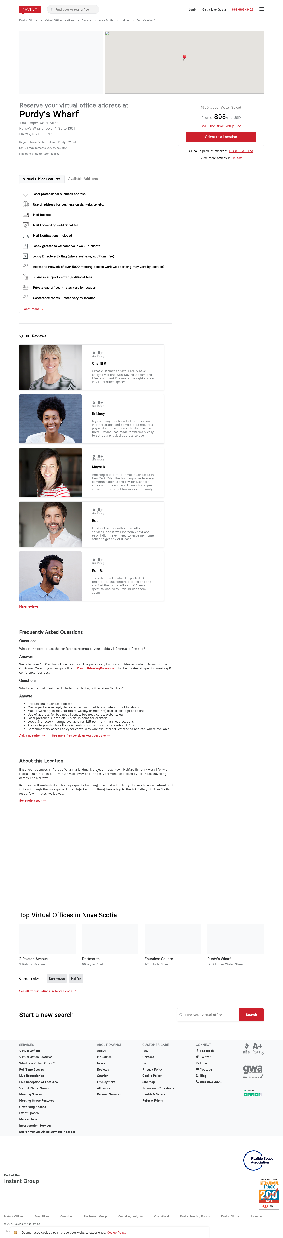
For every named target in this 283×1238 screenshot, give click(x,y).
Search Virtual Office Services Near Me (47, 1132)
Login (193, 9)
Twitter (205, 1057)
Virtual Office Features (42, 179)
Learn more (31, 309)
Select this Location (221, 136)
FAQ (145, 1051)
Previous (26, 62)
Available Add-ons (83, 178)
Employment (106, 1082)
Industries (104, 1057)
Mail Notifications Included (52, 236)
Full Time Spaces (31, 1069)
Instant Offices (13, 1216)
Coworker (66, 1216)
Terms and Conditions (158, 1088)
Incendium (257, 1216)
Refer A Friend (152, 1101)
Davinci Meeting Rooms (195, 1216)
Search (251, 1014)
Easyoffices (42, 1216)
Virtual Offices (29, 1051)
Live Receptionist (31, 1076)
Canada (86, 20)
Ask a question (30, 735)
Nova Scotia (105, 20)
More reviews (29, 607)
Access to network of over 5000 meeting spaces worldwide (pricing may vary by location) (98, 267)
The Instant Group (95, 1216)
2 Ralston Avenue (33, 959)
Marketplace (28, 1119)
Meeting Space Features (36, 1101)
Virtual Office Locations (59, 20)
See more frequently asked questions (79, 735)
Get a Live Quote (214, 9)
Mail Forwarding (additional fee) (56, 225)
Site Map (148, 1082)
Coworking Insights (130, 1216)
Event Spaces (29, 1113)
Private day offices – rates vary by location (64, 287)
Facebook (207, 1051)
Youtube (206, 1069)
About (101, 1051)
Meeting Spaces (30, 1094)
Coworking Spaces (32, 1107)
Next (95, 62)
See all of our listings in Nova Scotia (45, 991)
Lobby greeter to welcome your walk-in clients (66, 246)
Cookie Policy (152, 1076)
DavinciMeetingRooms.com (97, 668)
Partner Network (109, 1094)
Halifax (125, 20)
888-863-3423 (243, 9)
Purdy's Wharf (219, 959)
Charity (102, 1076)
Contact (148, 1057)
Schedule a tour (30, 800)
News (101, 1063)
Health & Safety (153, 1094)
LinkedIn (206, 1063)
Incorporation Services (35, 1125)
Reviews (103, 1069)
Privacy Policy (152, 1069)
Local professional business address (59, 194)
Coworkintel (161, 1216)
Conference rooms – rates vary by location (64, 298)
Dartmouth (91, 959)
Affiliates (103, 1088)
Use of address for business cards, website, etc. (68, 204)
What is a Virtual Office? (37, 1063)
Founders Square (159, 959)
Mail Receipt (42, 215)
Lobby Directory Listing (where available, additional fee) (73, 256)
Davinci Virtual (28, 20)
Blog (203, 1076)
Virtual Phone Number (35, 1088)
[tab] (42, 179)
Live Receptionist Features (38, 1082)
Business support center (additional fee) (62, 277)
